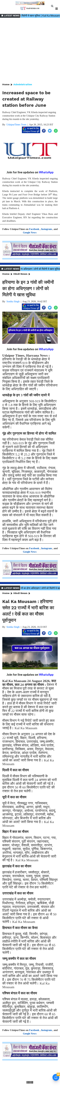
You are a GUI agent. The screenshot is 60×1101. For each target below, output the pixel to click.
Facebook (34, 229)
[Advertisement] (30, 50)
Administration (22, 84)
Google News (29, 232)
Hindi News (20, 273)
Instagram (46, 229)
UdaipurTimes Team (16, 124)
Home (6, 84)
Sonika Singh (13, 301)
